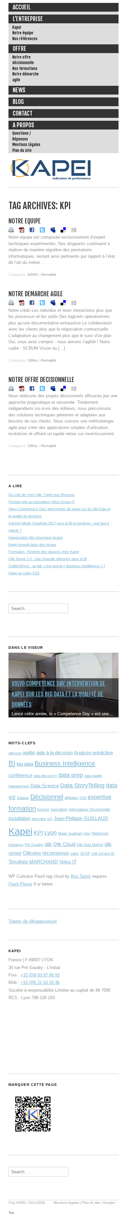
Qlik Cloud (64, 844)
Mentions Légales (26, 144)
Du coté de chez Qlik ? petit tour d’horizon (41, 495)
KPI (38, 832)
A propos (23, 125)
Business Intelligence (65, 763)
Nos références (24, 38)
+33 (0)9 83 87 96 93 (40, 975)
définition (71, 798)
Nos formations (24, 68)
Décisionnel (46, 796)
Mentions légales (66, 1202)
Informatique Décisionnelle (89, 809)
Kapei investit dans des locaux (32, 545)
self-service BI (103, 853)
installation (19, 818)
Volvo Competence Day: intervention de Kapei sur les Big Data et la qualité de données (58, 694)
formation (22, 808)
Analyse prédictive (93, 752)
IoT (49, 819)
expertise (99, 797)
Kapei (16, 27)
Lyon (50, 832)
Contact (23, 113)
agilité (29, 752)
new (87, 833)
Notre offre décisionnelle (23, 60)
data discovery (45, 776)
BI (11, 763)
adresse (14, 753)
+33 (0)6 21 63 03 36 (40, 982)
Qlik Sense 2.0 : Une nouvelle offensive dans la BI (47, 559)
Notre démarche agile (25, 77)
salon (74, 853)
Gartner (43, 809)
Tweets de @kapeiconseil (32, 921)
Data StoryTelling (82, 785)
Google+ (109, 1202)
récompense (55, 853)
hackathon (59, 809)
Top (11, 1212)
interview (39, 819)
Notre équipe (22, 32)
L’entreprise (28, 18)
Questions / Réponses (21, 136)
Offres (33, 360)
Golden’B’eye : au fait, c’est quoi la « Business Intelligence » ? (56, 566)
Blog (18, 101)
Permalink (48, 274)
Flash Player (20, 884)
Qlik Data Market (90, 845)
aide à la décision (54, 752)
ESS (82, 798)
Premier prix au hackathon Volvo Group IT (41, 502)
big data (25, 764)
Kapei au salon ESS (23, 573)
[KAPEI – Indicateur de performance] (51, 182)
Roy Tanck (81, 876)
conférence (20, 775)
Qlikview (32, 853)
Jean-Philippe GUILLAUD (81, 818)
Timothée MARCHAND (33, 861)
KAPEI (33, 274)
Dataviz (23, 798)
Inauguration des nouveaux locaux (35, 537)
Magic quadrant (70, 833)
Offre (19, 48)
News (19, 90)
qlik (48, 844)
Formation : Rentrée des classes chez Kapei (43, 552)
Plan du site (22, 150)
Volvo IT (68, 861)
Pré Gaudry (34, 845)
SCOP (85, 853)
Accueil (22, 7)
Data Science (44, 785)
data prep (70, 775)
